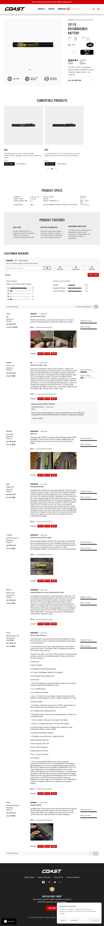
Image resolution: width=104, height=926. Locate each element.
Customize (94, 920)
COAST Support (29, 877)
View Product (21, 164)
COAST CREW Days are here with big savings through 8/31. (52, 2)
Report (54, 353)
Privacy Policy (58, 877)
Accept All (74, 920)
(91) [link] (84, 60)
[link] (73, 60)
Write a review (70, 62)
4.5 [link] (81, 60)
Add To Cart (87, 52)
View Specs (88, 39)
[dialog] (79, 913)
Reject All (63, 920)
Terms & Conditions (73, 877)
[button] (48, 168)
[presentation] (42, 339)
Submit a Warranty (44, 877)
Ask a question (83, 62)
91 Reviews (24, 261)
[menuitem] (86, 307)
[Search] (73, 9)
